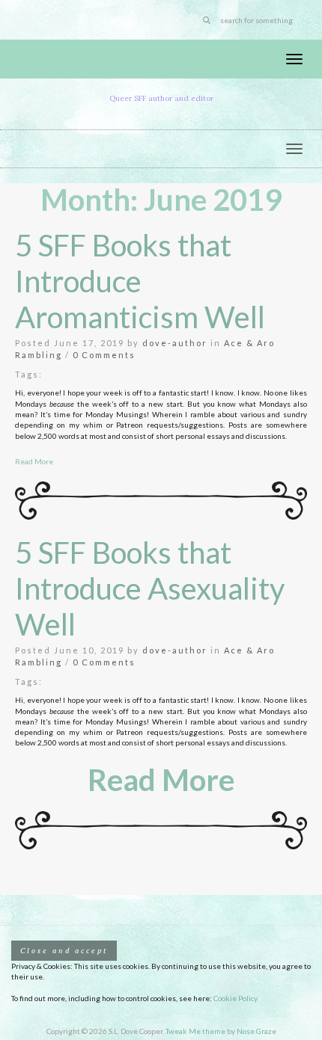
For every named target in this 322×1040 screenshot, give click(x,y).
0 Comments (104, 355)
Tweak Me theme (195, 1031)
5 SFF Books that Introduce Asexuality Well (150, 588)
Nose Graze (256, 1031)
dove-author (174, 343)
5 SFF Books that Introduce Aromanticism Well (140, 281)
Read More (34, 461)
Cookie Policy (235, 998)
